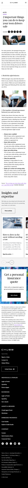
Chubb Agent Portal (7, 410)
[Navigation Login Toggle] (2, 2)
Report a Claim (6, 357)
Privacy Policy (5, 455)
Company (5, 429)
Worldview (5, 413)
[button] (4, 262)
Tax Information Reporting (8, 460)
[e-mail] (15, 32)
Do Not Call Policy (6, 457)
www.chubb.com (18, 324)
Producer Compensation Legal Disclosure (11, 464)
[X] (20, 32)
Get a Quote (5, 401)
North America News (7, 436)
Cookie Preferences (6, 474)
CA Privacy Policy (14, 455)
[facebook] (9, 32)
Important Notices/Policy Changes (10, 469)
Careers (4, 433)
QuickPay (4, 384)
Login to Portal (6, 381)
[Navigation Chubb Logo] (14, 3)
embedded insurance (9, 417)
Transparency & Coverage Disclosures (10, 471)
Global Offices (5, 363)
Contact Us (5, 360)
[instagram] (19, 443)
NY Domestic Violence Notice (9, 462)
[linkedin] (12, 32)
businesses (5, 392)
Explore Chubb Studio (8, 424)
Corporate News (6, 439)
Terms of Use (5, 453)
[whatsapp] (17, 32)
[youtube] (15, 443)
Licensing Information (15, 453)
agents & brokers (8, 406)
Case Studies (5, 421)
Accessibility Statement (7, 467)
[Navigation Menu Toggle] (25, 2)
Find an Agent (5, 387)
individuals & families (10, 377)
